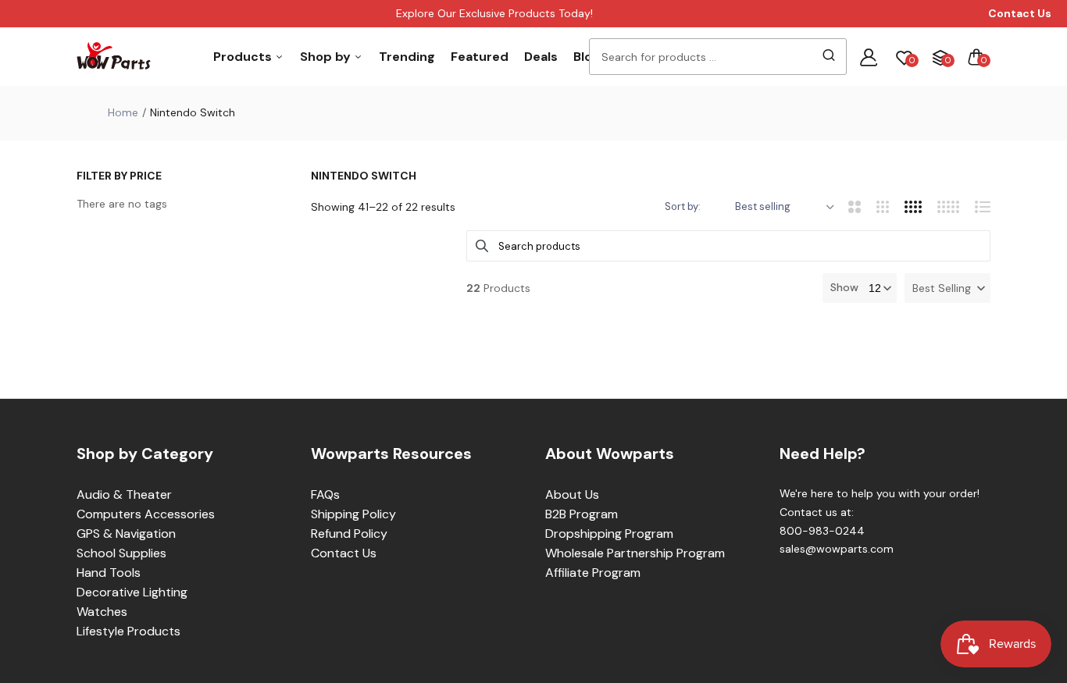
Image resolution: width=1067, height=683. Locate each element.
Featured (480, 56)
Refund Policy (349, 533)
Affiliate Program (593, 572)
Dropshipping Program (609, 533)
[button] (947, 288)
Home (123, 112)
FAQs (325, 494)
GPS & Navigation (126, 533)
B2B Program (581, 514)
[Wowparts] (114, 56)
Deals (541, 56)
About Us (572, 494)
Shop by (327, 56)
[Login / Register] (869, 57)
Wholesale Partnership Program (635, 553)
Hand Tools (109, 572)
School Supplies (121, 553)
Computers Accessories (146, 514)
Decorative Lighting (132, 592)
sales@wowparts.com (837, 549)
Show (844, 287)
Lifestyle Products (128, 631)
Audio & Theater (124, 494)
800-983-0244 (822, 531)
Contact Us (343, 553)
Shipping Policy (353, 514)
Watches (102, 611)
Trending (407, 56)
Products (244, 56)
